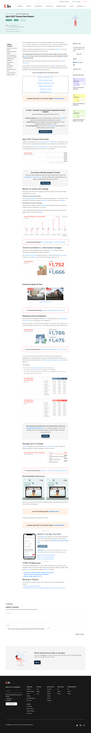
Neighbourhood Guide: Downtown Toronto (53, 310)
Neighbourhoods (61, 6)
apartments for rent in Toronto (33, 177)
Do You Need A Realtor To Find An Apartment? (53, 242)
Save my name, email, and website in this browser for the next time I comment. (26, 628)
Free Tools (29, 700)
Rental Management (31, 698)
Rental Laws (49, 6)
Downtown (44, 200)
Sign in (44, 428)
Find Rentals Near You (45, 131)
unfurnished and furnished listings (53, 360)
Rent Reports (38, 6)
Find (38, 689)
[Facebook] (74, 62)
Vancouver (58, 49)
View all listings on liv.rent (45, 301)
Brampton (33, 198)
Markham (63, 200)
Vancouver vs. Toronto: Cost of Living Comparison (53, 470)
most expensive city (49, 446)
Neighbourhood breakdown (45, 86)
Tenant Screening (30, 691)
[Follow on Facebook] (83, 725)
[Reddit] (78, 62)
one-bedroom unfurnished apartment (48, 142)
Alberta (59, 693)
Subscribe (40, 550)
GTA (45, 318)
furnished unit (33, 257)
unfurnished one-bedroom (30, 255)
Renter (9, 700)
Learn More (45, 436)
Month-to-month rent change (45, 80)
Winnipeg (49, 700)
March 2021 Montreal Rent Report (45, 559)
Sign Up (37, 662)
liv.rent (71, 6)
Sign (38, 693)
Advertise (29, 689)
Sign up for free (55, 540)
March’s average (62, 255)
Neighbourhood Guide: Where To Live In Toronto (53, 349)
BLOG (85, 1)
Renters (29, 6)
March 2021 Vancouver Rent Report (46, 555)
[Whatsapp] (82, 62)
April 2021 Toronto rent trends (45, 77)
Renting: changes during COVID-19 (33, 576)
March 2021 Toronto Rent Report (45, 557)
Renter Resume (51, 125)
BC (58, 689)
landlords (29, 569)
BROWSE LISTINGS (64, 1)
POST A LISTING (76, 1)
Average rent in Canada (45, 89)
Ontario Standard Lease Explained (32, 586)
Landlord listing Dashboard (33, 428)
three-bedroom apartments (37, 368)
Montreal (49, 693)
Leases (28, 693)
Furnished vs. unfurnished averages (45, 83)
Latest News (29, 706)
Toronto (16, 20)
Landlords (20, 6)
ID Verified (62, 118)
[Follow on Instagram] (80, 725)
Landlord (9, 698)
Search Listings (45, 183)
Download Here (59, 98)
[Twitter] (76, 62)
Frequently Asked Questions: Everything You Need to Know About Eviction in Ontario (44, 588)
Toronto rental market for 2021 (42, 146)
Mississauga (25, 198)
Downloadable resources (45, 92)
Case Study (29, 713)
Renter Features (30, 708)
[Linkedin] (80, 62)
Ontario (48, 691)
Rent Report (8, 20)
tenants (46, 569)
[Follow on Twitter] (77, 725)
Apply (38, 691)
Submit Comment (80, 634)
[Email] (74, 65)
